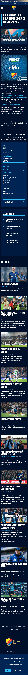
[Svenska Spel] (11, 3)
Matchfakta (7, 173)
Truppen (6, 166)
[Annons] (14, 68)
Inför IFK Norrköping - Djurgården (13, 234)
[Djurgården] (14, 8)
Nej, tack (18, 670)
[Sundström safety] (7, 3)
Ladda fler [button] (14, 251)
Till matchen (8, 201)
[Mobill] (25, 3)
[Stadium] (4, 3)
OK (8, 670)
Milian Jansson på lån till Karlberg (14, 227)
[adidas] (21, 3)
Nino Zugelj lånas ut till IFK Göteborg (15, 220)
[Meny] (1, 8)
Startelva (6, 169)
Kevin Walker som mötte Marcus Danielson (14, 97)
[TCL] (14, 3)
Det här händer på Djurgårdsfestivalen (12, 241)
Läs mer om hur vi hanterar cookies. (14, 664)
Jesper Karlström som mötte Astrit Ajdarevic (12, 95)
